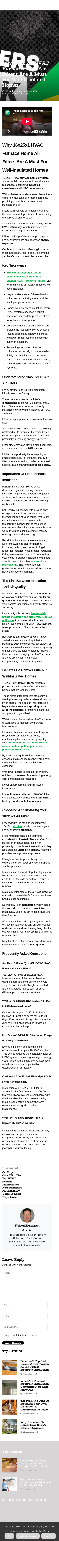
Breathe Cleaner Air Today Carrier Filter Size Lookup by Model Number (35, 1482)
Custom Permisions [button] (28, 1536)
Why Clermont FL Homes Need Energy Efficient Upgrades (33, 1425)
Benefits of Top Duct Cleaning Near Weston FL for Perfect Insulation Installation (34, 1365)
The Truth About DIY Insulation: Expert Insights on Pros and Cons (33, 1463)
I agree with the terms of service (22, 1335)
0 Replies (27, 93)
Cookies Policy (42, 1531)
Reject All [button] (48, 1536)
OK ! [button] (9, 1536)
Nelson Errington (13, 91)
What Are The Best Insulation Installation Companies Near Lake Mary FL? (34, 1385)
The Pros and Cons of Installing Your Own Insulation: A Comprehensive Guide (34, 1405)
